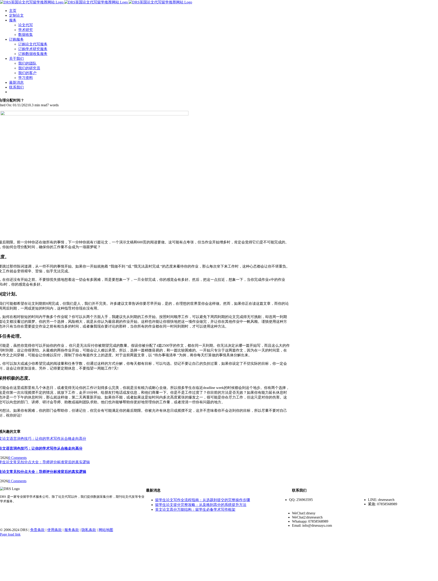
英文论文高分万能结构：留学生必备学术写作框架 (195, 509)
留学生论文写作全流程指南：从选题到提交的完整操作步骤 (202, 500)
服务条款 (71, 530)
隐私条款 (88, 530)
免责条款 (37, 530)
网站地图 (106, 530)
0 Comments (17, 458)
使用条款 (54, 530)
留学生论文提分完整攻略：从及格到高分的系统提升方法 (200, 505)
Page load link (10, 534)
